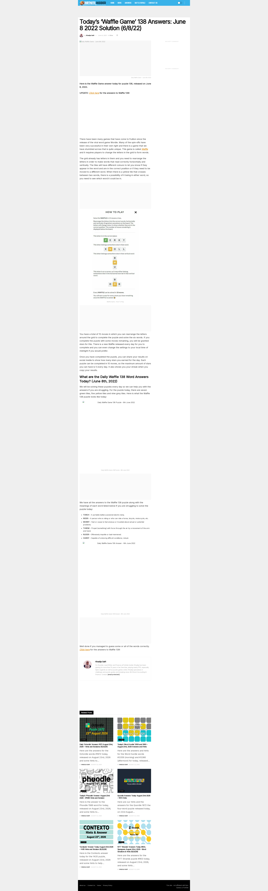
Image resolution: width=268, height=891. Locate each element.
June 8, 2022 (102, 35)
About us (82, 885)
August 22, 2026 (134, 764)
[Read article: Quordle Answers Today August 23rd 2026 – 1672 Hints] (134, 781)
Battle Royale (140, 3)
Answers (128, 3)
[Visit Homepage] (93, 3)
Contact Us (153, 3)
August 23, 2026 (96, 764)
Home (112, 3)
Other (111, 35)
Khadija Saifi (90, 35)
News (119, 3)
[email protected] (114, 674)
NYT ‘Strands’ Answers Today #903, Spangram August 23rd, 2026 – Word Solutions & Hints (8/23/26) (131, 849)
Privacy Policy (107, 885)
